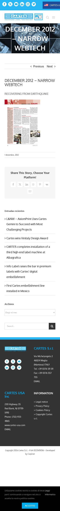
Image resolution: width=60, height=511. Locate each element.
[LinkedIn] (7, 367)
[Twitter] (13, 361)
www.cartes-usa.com (15, 425)
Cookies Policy (43, 410)
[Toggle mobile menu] (53, 17)
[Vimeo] (19, 367)
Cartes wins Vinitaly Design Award (27, 238)
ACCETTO (30, 505)
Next (50, 66)
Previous (38, 66)
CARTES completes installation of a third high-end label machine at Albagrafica (28, 252)
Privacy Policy (42, 406)
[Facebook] (7, 361)
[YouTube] (19, 361)
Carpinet (31, 454)
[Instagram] (13, 367)
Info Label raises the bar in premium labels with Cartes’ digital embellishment (28, 271)
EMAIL (37, 381)
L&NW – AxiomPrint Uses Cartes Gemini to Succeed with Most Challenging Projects (26, 224)
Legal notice (42, 401)
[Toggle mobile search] (47, 17)
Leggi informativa (50, 492)
